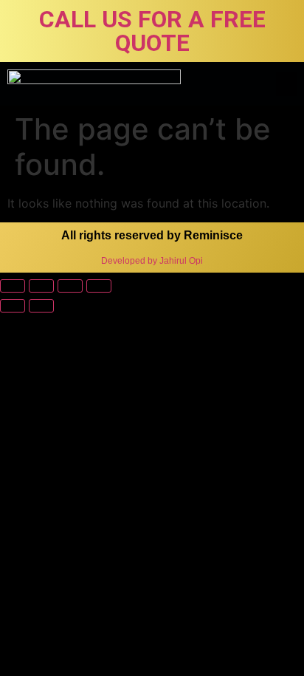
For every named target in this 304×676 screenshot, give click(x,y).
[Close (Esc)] (12, 286)
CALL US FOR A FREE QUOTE (152, 31)
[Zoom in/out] (98, 286)
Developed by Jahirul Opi (152, 261)
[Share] (41, 286)
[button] (286, 84)
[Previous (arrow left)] (12, 306)
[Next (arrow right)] (41, 306)
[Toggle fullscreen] (70, 286)
